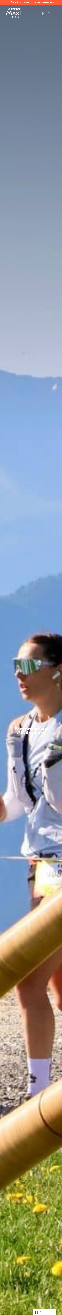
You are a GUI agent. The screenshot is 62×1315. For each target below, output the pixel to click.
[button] (55, 13)
